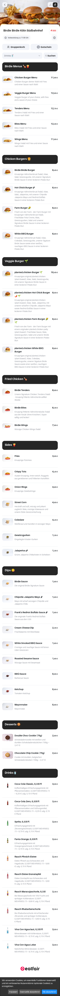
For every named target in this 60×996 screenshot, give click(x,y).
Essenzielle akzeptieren (30, 992)
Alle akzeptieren (49, 992)
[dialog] (30, 986)
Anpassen (13, 992)
